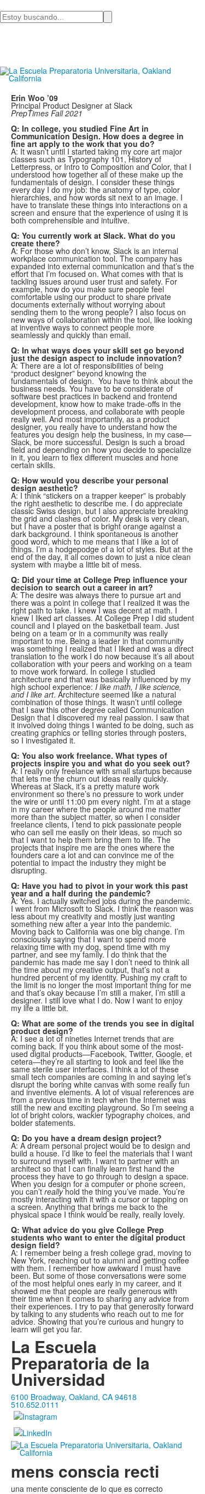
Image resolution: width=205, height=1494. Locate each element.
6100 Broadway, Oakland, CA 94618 (74, 1396)
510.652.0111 (35, 1404)
